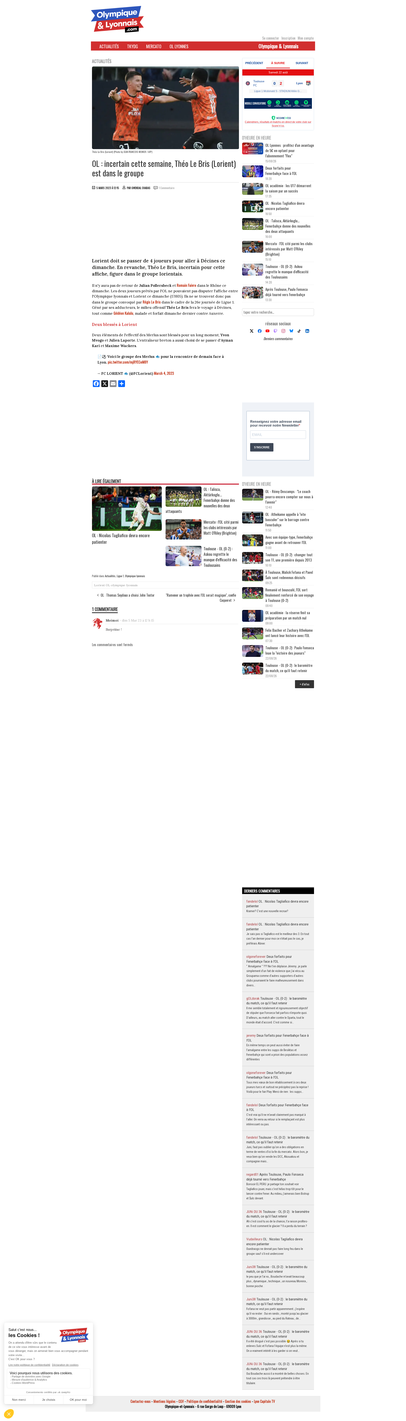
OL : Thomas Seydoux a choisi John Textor (128, 595)
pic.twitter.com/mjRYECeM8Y (128, 362)
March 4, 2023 (164, 373)
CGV (181, 1401)
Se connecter (270, 38)
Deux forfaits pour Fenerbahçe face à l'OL (281, 170)
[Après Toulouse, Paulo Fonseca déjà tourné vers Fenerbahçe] (252, 293)
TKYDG (132, 46)
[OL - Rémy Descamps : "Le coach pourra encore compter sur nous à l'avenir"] (252, 495)
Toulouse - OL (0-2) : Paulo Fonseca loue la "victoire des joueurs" (289, 650)
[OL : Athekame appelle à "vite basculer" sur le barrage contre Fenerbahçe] (252, 518)
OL (108, 585)
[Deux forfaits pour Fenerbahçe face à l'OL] (252, 171)
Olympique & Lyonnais (278, 46)
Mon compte (306, 38)
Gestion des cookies (238, 1401)
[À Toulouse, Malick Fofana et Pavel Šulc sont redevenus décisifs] (252, 576)
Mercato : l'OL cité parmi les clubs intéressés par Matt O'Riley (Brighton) (221, 527)
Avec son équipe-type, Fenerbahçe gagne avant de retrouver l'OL (289, 539)
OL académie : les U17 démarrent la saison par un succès (288, 188)
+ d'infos (304, 684)
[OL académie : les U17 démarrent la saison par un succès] (252, 189)
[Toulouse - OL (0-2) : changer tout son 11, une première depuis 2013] (252, 558)
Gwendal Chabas (141, 188)
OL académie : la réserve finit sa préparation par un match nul (287, 615)
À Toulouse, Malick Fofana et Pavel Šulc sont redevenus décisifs (289, 575)
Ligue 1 (120, 576)
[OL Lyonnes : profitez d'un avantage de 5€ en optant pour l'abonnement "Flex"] (252, 149)
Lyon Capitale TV (264, 1401)
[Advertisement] (165, 224)
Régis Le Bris (152, 302)
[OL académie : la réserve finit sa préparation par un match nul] (252, 616)
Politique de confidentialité (204, 1401)
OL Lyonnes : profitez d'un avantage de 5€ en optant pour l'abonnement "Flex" (289, 150)
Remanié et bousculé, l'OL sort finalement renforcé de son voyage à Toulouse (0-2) (289, 595)
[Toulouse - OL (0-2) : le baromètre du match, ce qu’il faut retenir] (252, 669)
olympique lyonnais (124, 585)
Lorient (99, 585)
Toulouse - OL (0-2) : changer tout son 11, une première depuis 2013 (289, 557)
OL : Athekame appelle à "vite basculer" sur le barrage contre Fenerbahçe (287, 519)
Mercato (153, 46)
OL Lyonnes (179, 46)
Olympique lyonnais (135, 576)
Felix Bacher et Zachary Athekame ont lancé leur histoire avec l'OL (289, 632)
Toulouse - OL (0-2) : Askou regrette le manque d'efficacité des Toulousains (220, 557)
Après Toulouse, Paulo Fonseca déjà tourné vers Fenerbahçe (286, 292)
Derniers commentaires (277, 338)
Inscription (288, 38)
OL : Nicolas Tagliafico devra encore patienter (284, 205)
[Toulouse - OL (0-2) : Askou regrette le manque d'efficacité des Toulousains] (184, 564)
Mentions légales (165, 1401)
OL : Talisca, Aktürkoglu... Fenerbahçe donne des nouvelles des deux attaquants (287, 226)
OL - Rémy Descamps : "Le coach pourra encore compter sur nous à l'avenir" (289, 497)
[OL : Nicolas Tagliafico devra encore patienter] (127, 529)
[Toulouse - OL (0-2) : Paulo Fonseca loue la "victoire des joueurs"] (252, 651)
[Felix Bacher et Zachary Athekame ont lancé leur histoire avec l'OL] (252, 633)
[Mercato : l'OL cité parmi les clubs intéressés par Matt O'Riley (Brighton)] (184, 538)
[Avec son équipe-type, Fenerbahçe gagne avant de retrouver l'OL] (252, 540)
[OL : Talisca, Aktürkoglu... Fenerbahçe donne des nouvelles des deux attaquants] (184, 505)
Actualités (109, 46)
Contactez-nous (140, 1401)
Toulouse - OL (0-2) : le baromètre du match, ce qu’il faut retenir (289, 668)
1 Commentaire (166, 188)
